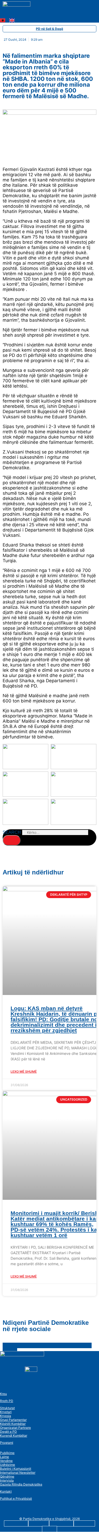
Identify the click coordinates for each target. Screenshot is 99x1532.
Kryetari (6, 1412)
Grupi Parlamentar (13, 1420)
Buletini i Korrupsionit (15, 1469)
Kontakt (6, 1491)
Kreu (3, 1394)
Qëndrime (7, 1476)
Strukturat (7, 1408)
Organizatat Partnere (15, 1428)
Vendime (6, 1461)
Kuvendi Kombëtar (13, 1435)
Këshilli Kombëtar (13, 1424)
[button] (12, 15)
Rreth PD (6, 1401)
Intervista (7, 1480)
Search (12, 832)
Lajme (4, 1457)
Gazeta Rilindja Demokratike (21, 1484)
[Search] (12, 840)
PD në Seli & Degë (49, 29)
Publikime (7, 1453)
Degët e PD (8, 1432)
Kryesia (5, 1416)
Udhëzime (7, 1465)
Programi (6, 1443)
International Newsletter (17, 1472)
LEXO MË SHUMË (24, 1072)
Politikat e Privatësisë (16, 1498)
